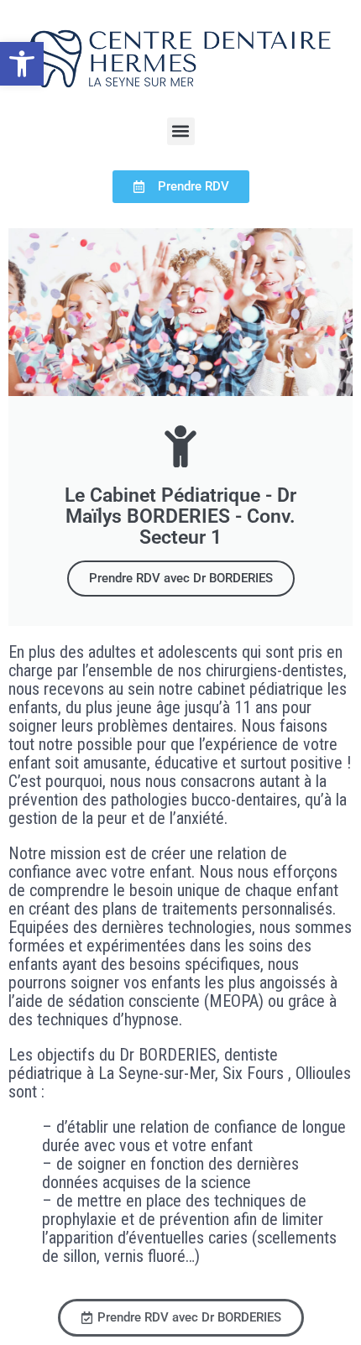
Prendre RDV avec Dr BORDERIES (181, 578)
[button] (22, 64)
